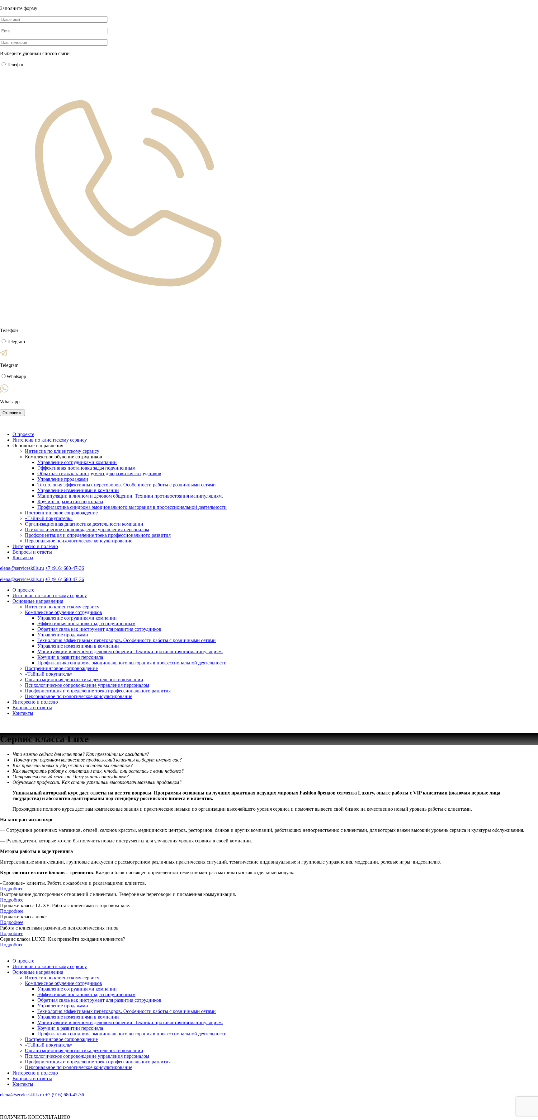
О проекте (23, 434)
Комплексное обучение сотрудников (63, 612)
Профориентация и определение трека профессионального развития (98, 535)
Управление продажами (62, 479)
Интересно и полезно (35, 546)
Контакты (22, 557)
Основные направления (37, 601)
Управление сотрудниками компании (77, 462)
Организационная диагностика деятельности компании (84, 524)
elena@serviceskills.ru (22, 568)
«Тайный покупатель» (49, 518)
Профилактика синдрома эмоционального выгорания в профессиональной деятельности (132, 507)
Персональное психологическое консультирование (78, 540)
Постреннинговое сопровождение (61, 512)
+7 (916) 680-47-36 (64, 568)
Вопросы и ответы (32, 552)
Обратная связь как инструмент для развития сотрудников (99, 473)
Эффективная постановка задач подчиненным (86, 468)
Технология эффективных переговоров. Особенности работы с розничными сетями (126, 484)
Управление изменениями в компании (78, 490)
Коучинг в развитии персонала (70, 501)
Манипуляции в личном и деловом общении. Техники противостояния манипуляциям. (130, 496)
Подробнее (11, 888)
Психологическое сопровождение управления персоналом (87, 529)
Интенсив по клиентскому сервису (49, 440)
